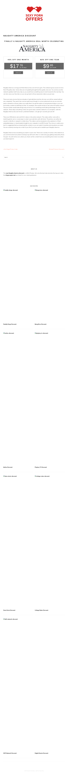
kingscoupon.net (10, 175)
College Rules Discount (41, 610)
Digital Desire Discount (41, 753)
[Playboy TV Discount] (50, 398)
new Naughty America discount (15, 173)
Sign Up (18, 73)
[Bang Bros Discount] (50, 255)
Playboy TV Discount (41, 467)
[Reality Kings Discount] (18, 255)
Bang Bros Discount (40, 324)
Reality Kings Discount (9, 324)
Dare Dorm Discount (9, 610)
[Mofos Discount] (18, 398)
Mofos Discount (7, 467)
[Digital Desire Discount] (50, 684)
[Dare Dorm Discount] (18, 541)
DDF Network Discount (10, 753)
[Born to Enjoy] (34, 23)
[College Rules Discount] (50, 541)
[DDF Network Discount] (18, 684)
